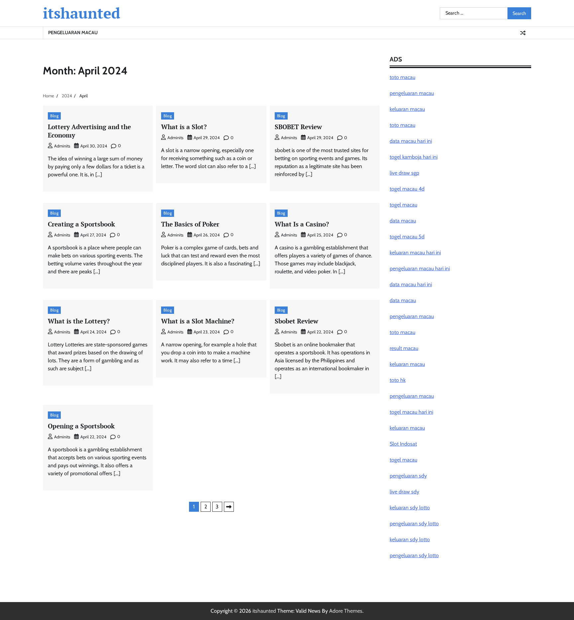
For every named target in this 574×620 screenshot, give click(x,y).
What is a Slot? (184, 127)
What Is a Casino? (302, 224)
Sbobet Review (296, 321)
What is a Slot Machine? (197, 321)
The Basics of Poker (190, 224)
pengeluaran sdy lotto (414, 555)
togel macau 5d (407, 236)
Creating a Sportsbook (81, 224)
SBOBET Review (298, 127)
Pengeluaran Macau (73, 33)
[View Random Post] (523, 33)
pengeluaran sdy (408, 476)
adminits (62, 145)
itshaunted (81, 13)
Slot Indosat (403, 444)
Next (229, 507)
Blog (54, 115)
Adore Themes (345, 611)
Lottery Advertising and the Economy (89, 131)
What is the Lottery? (79, 321)
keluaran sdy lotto (410, 539)
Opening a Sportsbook (81, 426)
